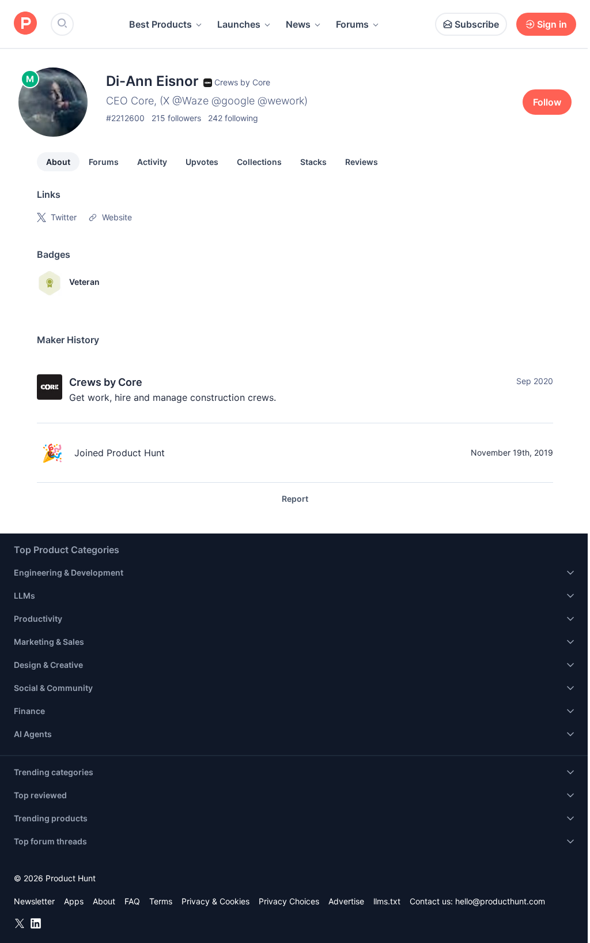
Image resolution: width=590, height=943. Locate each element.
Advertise (346, 901)
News (298, 24)
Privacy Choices (289, 901)
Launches (238, 24)
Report (295, 499)
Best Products (160, 24)
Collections (259, 162)
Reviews (361, 162)
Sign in (552, 24)
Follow (547, 102)
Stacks (313, 162)
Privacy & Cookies (215, 901)
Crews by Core (105, 382)
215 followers (176, 118)
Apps (74, 901)
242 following (233, 118)
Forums (352, 24)
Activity (152, 162)
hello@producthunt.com (500, 901)
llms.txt (386, 901)
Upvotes (202, 162)
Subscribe (477, 24)
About (58, 162)
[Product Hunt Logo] (25, 24)
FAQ (132, 901)
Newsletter (34, 901)
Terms (160, 901)
